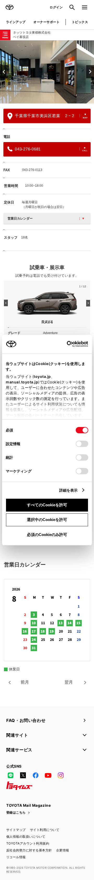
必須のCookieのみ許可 (47, 534)
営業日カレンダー (20, 218)
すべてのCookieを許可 (47, 505)
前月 (25, 682)
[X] (23, 775)
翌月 (68, 682)
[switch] (82, 444)
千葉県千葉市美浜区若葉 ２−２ (45, 115)
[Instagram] (60, 775)
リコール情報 (16, 857)
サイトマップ (16, 830)
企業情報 (62, 850)
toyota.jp (42, 376)
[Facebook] (35, 775)
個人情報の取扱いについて (25, 837)
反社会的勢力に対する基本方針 (29, 850)
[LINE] (10, 775)
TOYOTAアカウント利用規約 (27, 843)
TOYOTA (9, 7)
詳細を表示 (68, 490)
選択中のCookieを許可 (47, 519)
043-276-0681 (28, 149)
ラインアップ (16, 22)
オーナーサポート (46, 22)
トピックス (80, 22)
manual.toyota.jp (22, 382)
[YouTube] (48, 775)
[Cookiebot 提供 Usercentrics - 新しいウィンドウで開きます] (65, 344)
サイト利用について (44, 830)
